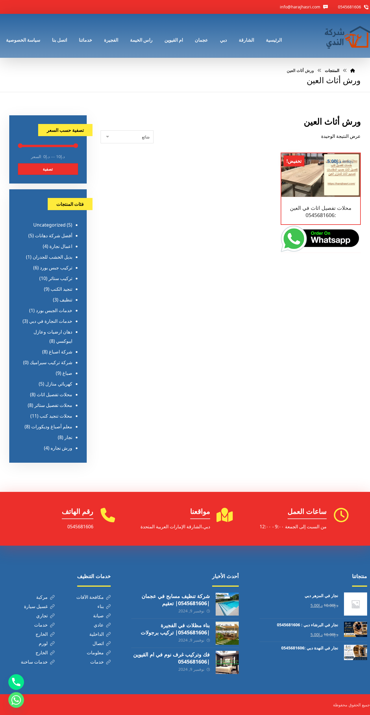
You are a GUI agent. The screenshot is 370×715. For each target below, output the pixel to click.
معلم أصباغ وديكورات (51, 426)
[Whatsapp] (16, 700)
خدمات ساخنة (34, 662)
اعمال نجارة (60, 246)
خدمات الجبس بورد (54, 310)
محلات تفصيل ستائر (53, 405)
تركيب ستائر (60, 278)
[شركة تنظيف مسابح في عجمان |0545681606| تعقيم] (227, 604)
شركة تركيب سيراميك (51, 362)
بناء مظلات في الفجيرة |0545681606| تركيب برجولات (175, 629)
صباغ (67, 373)
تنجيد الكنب (61, 289)
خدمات (41, 625)
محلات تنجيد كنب (56, 416)
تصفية (48, 169)
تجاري (42, 615)
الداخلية (96, 634)
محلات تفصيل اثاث (54, 394)
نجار (68, 437)
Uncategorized (49, 225)
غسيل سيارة (36, 606)
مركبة (42, 597)
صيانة (98, 615)
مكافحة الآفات (90, 597)
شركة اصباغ (60, 352)
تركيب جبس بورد (56, 267)
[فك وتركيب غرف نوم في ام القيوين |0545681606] (227, 662)
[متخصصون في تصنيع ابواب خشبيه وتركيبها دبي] (346, 35)
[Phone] (16, 682)
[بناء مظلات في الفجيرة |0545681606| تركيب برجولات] (227, 633)
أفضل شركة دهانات (53, 235)
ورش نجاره (61, 448)
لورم (43, 643)
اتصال (98, 643)
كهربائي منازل (58, 384)
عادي (99, 625)
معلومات (95, 652)
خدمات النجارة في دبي (50, 321)
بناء (100, 606)
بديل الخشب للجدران (52, 257)
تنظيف (66, 300)
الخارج (42, 634)
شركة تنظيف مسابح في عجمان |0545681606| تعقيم (176, 599)
